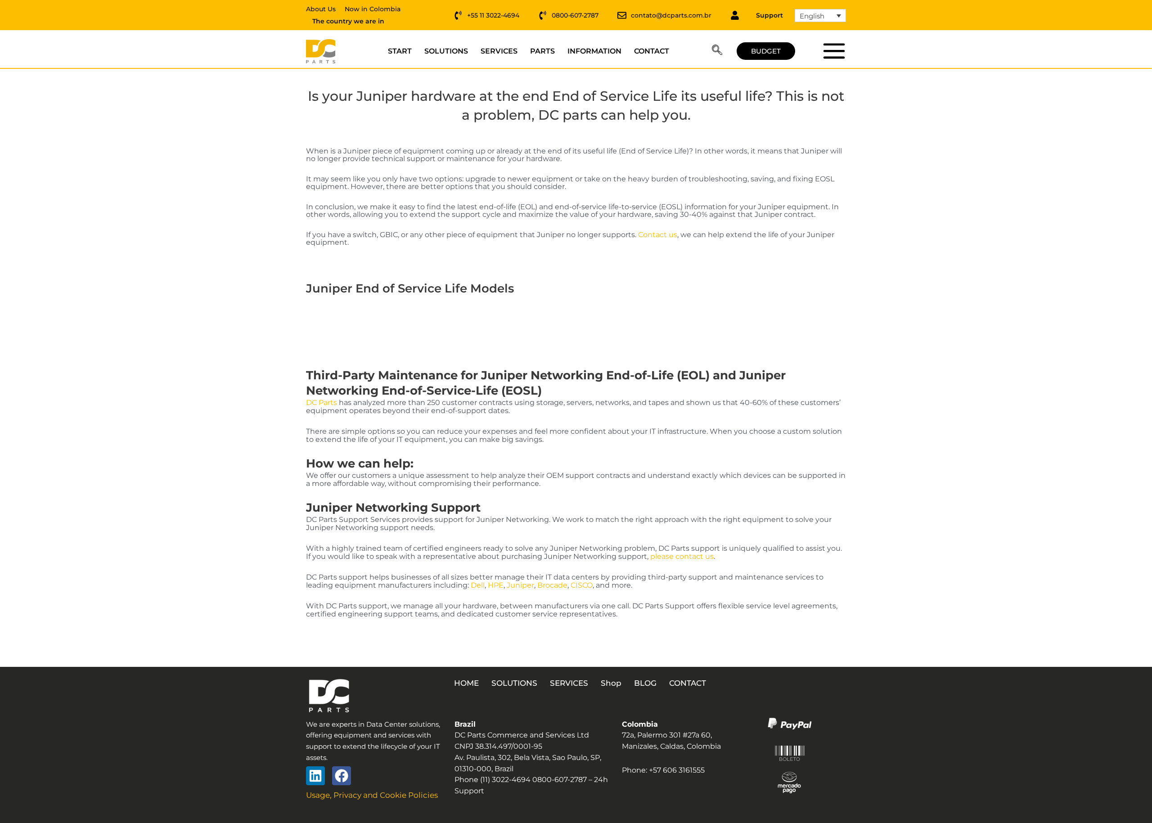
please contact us (682, 556)
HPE (496, 585)
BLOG (645, 683)
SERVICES (499, 51)
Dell (478, 585)
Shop (611, 683)
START (400, 51)
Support (769, 15)
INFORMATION (594, 51)
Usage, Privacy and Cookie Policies (372, 795)
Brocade (552, 585)
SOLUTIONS (446, 51)
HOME (466, 683)
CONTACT (651, 51)
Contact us (657, 234)
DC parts (833, 51)
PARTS (542, 51)
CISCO (582, 585)
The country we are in (348, 21)
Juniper (520, 585)
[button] (717, 51)
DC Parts (321, 402)
